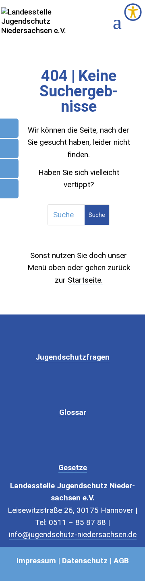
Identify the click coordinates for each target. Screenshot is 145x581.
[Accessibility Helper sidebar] (133, 12)
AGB (121, 560)
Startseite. (85, 280)
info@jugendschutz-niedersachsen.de (73, 534)
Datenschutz (85, 560)
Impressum (36, 560)
